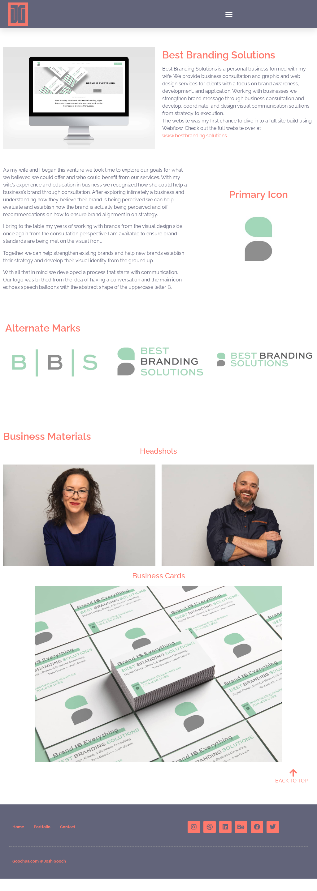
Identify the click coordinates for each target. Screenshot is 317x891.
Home (18, 827)
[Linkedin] (225, 827)
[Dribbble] (209, 827)
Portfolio (42, 827)
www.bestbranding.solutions (194, 136)
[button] (229, 14)
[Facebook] (257, 827)
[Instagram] (194, 827)
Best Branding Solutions (218, 55)
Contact (67, 827)
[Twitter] (273, 827)
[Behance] (241, 827)
